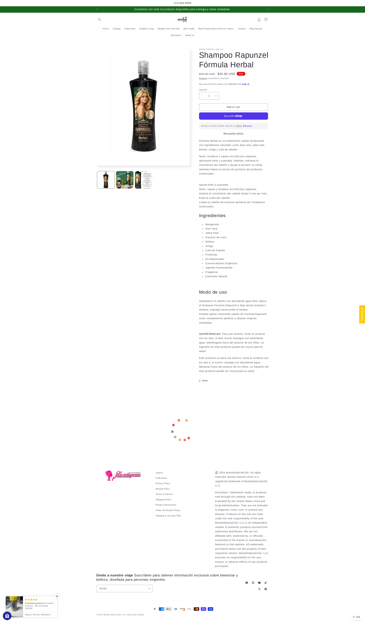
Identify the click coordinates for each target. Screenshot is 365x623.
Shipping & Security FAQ (168, 515)
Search (159, 472)
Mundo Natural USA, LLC (115, 615)
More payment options (234, 133)
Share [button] (205, 380)
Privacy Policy (163, 483)
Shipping (203, 78)
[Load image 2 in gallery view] (124, 180)
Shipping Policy (163, 499)
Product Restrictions (166, 505)
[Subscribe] (149, 588)
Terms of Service (164, 494)
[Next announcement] (268, 9)
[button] (99, 19)
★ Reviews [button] (362, 314)
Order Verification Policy (168, 510)
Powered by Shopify (135, 615)
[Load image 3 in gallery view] (143, 180)
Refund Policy (163, 489)
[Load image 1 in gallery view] (105, 180)
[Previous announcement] (97, 9)
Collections (161, 478)
